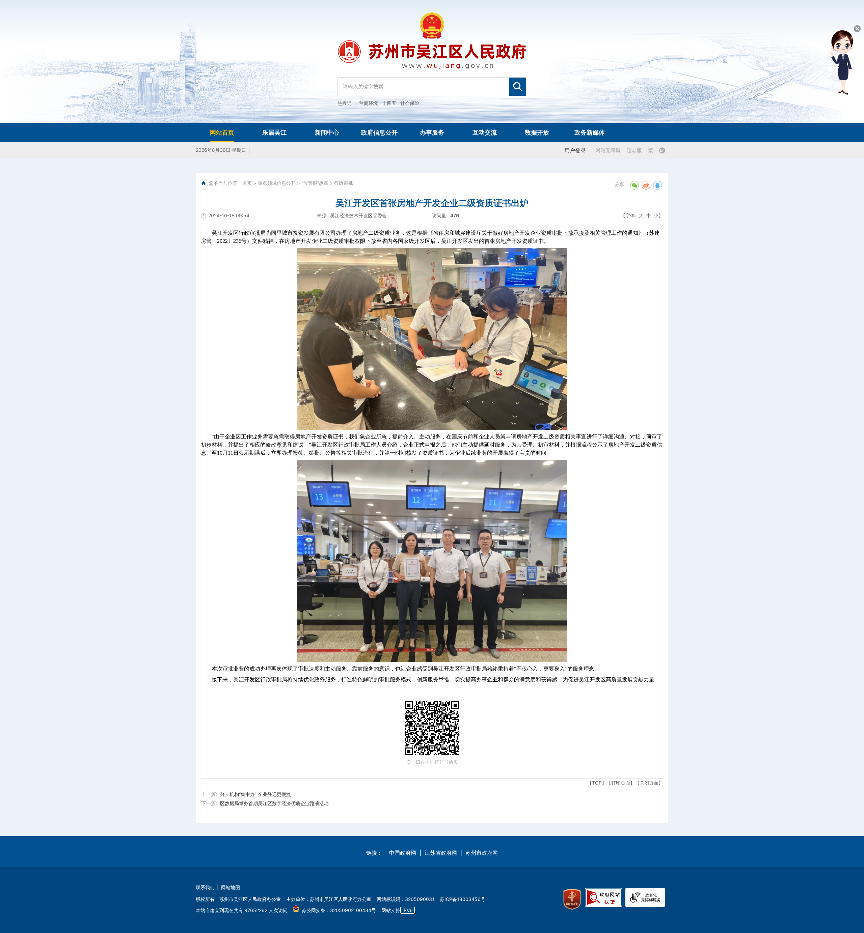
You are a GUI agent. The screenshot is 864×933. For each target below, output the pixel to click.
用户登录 (575, 150)
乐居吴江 (274, 132)
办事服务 (432, 132)
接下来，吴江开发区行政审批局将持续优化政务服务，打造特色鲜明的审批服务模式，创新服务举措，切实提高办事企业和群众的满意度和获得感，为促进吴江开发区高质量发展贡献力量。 (436, 679)
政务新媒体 (589, 132)
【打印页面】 (620, 783)
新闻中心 (327, 132)
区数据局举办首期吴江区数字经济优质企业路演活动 (274, 803)
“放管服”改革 (314, 183)
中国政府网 (402, 852)
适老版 (634, 150)
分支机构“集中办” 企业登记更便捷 (255, 794)
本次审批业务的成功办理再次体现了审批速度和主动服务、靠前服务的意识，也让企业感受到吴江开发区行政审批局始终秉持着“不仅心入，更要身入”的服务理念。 (406, 669)
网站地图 (230, 887)
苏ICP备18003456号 (462, 899)
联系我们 (205, 887)
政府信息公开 (379, 132)
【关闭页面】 (649, 783)
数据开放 (537, 132)
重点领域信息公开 (277, 183)
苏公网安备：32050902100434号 (339, 910)
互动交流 (485, 132)
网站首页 (222, 132)
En (662, 150)
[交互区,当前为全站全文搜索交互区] (432, 83)
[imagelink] (572, 899)
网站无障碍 (608, 150)
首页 (247, 183)
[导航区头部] (432, 61)
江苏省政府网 (441, 852)
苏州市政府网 (481, 852)
